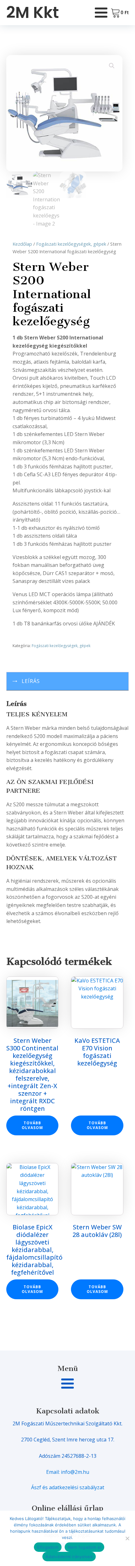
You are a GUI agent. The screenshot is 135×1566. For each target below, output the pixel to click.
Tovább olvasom (32, 1125)
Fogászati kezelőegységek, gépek (71, 244)
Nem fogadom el (84, 1547)
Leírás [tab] (31, 681)
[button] (111, 65)
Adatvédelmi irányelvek (69, 1556)
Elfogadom (47, 1547)
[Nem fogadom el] (127, 1538)
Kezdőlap (22, 244)
